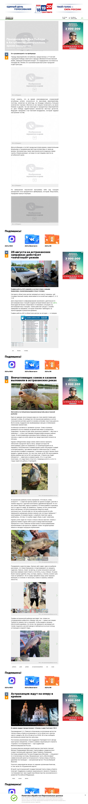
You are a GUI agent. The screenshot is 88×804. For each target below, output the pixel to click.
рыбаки (27, 666)
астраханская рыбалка (37, 666)
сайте (55, 303)
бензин (19, 350)
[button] (57, 329)
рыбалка (14, 666)
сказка (20, 778)
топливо (26, 350)
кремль (26, 778)
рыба (21, 666)
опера (13, 778)
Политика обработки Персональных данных (42, 796)
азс (13, 350)
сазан (52, 666)
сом (47, 666)
